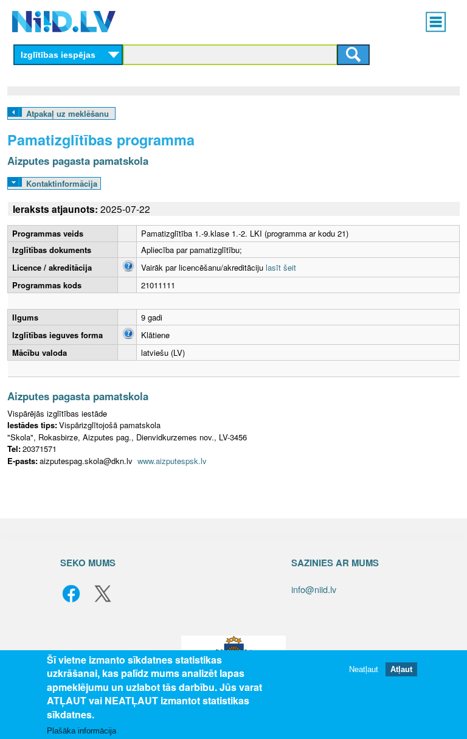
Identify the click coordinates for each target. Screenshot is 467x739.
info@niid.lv (313, 589)
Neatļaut (363, 669)
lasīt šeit (281, 267)
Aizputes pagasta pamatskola (77, 160)
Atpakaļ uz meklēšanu (67, 113)
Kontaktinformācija (61, 183)
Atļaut (401, 669)
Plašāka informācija (81, 730)
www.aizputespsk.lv (172, 461)
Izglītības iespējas (58, 55)
